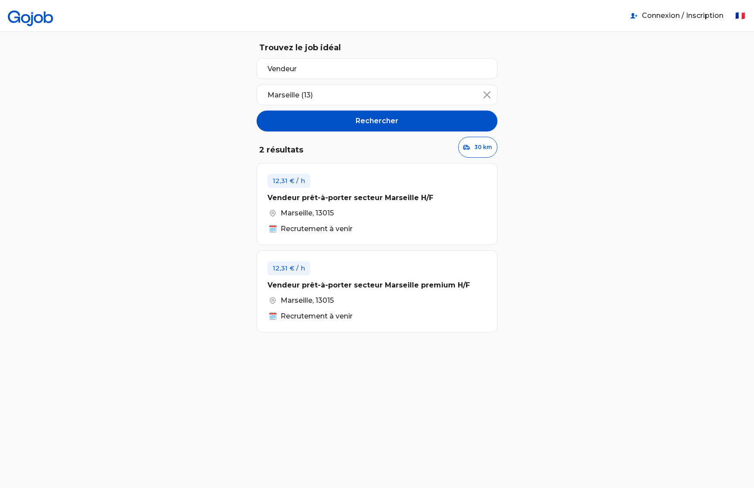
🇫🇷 (740, 16)
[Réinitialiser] (487, 95)
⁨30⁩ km (483, 147)
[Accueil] (30, 16)
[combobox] (377, 94)
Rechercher (377, 121)
